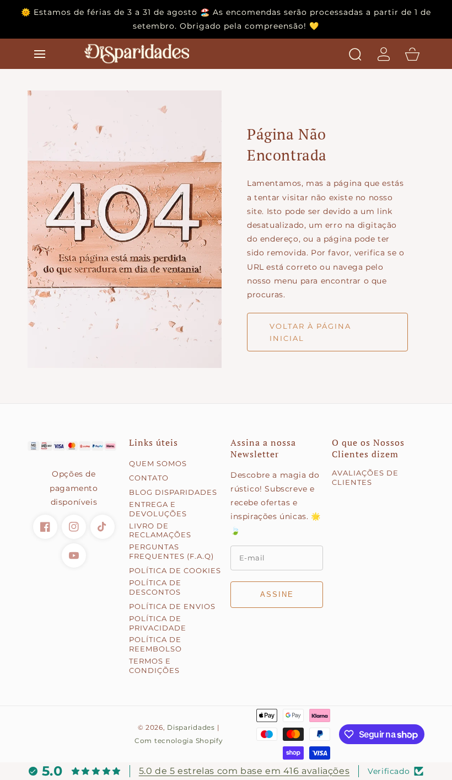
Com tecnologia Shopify (178, 741)
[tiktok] (102, 527)
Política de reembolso (155, 644)
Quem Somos (158, 463)
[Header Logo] (211, 53)
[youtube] (74, 555)
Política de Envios (172, 606)
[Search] (355, 54)
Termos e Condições (154, 665)
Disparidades (190, 727)
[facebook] (45, 527)
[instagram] (74, 527)
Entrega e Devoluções (158, 509)
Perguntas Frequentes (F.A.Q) (171, 551)
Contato (149, 477)
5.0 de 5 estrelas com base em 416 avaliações (244, 771)
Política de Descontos (155, 587)
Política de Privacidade (157, 623)
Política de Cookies (175, 570)
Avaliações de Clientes (365, 477)
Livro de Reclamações (160, 530)
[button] (40, 54)
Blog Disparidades (173, 492)
